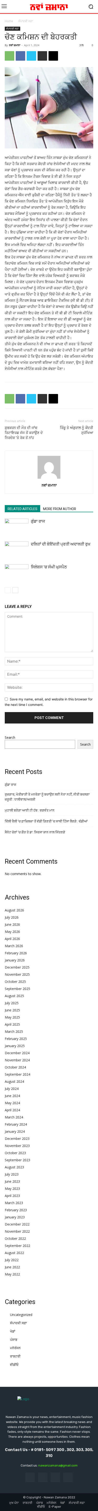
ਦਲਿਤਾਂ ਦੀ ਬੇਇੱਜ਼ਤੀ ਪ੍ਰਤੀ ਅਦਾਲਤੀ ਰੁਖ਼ (60, 544)
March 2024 (14, 1117)
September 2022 (17, 1245)
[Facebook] (20, 56)
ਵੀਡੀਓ (14, 1364)
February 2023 (16, 1210)
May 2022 (12, 1274)
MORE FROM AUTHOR (59, 509)
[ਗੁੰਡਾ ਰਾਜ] (17, 527)
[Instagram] (42, 1477)
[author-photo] (49, 479)
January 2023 (15, 1217)
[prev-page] (8, 590)
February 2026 (16, 953)
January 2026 (15, 960)
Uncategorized (21, 1314)
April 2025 (12, 1024)
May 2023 (12, 1188)
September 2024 (17, 1074)
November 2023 (17, 1145)
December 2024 (17, 1053)
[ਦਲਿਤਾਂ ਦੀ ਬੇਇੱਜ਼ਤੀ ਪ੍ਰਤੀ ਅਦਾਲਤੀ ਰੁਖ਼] (17, 549)
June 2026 (12, 924)
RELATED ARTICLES (22, 509)
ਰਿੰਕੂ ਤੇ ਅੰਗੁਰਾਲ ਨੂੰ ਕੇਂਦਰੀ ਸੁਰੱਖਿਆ (76, 430)
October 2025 (15, 981)
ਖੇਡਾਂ (12, 1331)
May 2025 (12, 1017)
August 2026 (14, 910)
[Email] (53, 56)
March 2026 (14, 946)
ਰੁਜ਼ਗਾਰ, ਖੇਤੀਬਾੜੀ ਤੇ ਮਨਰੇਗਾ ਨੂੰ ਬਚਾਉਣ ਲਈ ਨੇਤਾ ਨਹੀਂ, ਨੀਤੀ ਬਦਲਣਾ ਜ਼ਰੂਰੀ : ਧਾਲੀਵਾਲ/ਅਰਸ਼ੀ (47, 796)
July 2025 (12, 1003)
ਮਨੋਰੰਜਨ (15, 1348)
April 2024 (12, 1110)
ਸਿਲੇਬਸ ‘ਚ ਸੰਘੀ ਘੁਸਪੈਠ (49, 567)
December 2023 (17, 1138)
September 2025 (17, 988)
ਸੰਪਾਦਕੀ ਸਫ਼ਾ (25, 21)
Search (10, 737)
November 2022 (17, 1231)
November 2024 (17, 1060)
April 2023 (12, 1195)
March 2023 (14, 1203)
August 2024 (14, 1081)
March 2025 (14, 1031)
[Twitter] (31, 56)
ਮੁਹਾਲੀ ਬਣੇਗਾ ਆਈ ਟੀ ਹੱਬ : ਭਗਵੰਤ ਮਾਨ (29, 810)
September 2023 (17, 1160)
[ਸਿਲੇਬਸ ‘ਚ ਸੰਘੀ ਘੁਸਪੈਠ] (17, 572)
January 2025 (15, 1045)
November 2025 (17, 974)
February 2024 (16, 1124)
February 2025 (16, 1038)
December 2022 (17, 1224)
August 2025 (14, 996)
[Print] (42, 56)
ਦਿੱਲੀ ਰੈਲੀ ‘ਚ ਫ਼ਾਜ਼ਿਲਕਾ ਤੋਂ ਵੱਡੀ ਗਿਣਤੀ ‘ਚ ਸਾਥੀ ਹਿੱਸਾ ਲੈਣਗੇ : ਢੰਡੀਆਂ (46, 821)
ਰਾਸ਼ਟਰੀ (15, 1356)
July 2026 (12, 917)
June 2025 (12, 1010)
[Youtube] (68, 1477)
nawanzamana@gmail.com (58, 1465)
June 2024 (12, 1095)
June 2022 (12, 1267)
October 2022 (15, 1238)
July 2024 (12, 1088)
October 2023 (15, 1153)
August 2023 (14, 1167)
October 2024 (15, 1067)
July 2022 (12, 1260)
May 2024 (12, 1103)
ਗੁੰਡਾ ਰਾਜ (38, 521)
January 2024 (15, 1131)
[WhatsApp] (9, 56)
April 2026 (12, 938)
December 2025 (17, 967)
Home (9, 21)
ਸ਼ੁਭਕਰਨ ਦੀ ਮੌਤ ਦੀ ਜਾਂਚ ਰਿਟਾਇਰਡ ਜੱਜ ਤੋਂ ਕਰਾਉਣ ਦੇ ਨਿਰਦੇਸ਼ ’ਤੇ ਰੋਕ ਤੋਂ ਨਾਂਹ (24, 433)
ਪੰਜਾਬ (13, 1339)
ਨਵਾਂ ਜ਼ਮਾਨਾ (14, 45)
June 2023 (12, 1181)
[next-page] (15, 590)
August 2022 (14, 1252)
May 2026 (12, 931)
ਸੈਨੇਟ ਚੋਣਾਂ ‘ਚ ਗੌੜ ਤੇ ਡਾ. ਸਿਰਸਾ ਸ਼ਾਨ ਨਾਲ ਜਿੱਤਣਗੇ (35, 832)
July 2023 (12, 1174)
